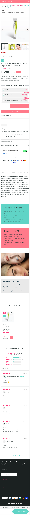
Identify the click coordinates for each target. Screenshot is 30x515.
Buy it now (15, 111)
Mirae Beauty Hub (17, 503)
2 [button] (13, 455)
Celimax (4, 324)
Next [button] (27, 29)
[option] (15, 28)
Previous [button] (2, 29)
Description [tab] (4, 172)
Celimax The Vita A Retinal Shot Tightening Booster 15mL (6, 329)
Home (3, 10)
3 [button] (15, 455)
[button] (4, 68)
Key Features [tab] (12, 172)
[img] (6, 373)
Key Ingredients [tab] (21, 172)
